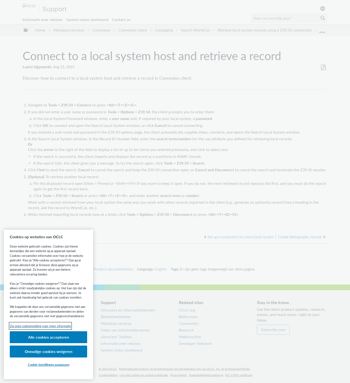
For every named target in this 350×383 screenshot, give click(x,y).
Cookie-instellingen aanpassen (48, 364)
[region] (48, 304)
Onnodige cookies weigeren (48, 351)
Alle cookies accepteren (48, 337)
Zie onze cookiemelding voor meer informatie (40, 326)
